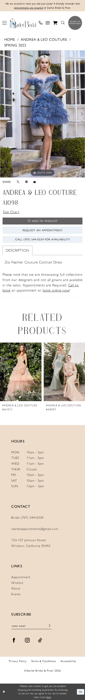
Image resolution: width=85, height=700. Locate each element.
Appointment (20, 577)
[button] (4, 23)
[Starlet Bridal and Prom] (23, 23)
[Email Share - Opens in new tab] (34, 182)
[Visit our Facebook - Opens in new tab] (14, 640)
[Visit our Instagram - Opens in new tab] (27, 640)
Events (16, 594)
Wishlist (17, 583)
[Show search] (62, 23)
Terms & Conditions (43, 661)
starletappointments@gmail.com (34, 529)
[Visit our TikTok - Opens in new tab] (40, 640)
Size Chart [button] (11, 212)
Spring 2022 (15, 45)
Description (17, 250)
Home (9, 39)
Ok (80, 691)
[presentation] (21, 372)
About (15, 588)
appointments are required (28, 7)
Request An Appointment (43, 230)
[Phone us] (40, 23)
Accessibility (68, 661)
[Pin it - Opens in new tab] (26, 182)
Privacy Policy (17, 661)
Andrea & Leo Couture (44, 39)
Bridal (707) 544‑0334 (27, 517)
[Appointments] (47, 23)
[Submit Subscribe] (50, 626)
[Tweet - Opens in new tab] (18, 182)
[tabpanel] (42, 113)
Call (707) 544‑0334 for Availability (42, 239)
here (48, 697)
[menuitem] (4, 23)
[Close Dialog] (4, 692)
